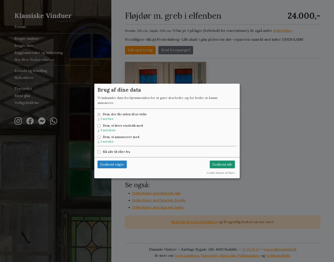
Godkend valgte (112, 164)
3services (106, 130)
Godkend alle (222, 164)
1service (105, 119)
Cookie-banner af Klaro (221, 172)
